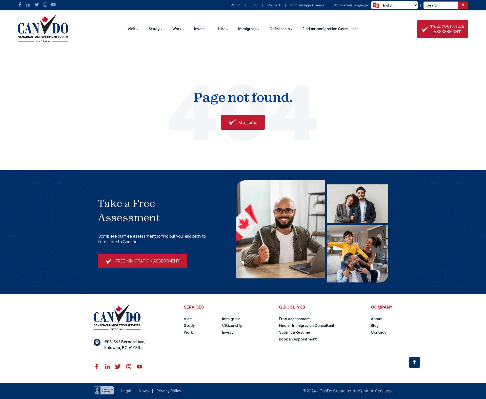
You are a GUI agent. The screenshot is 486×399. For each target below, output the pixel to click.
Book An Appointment (307, 5)
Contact (273, 5)
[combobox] (440, 5)
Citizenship (279, 28)
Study (154, 28)
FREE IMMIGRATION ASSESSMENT (148, 260)
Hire (222, 28)
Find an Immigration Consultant (330, 28)
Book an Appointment (298, 339)
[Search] (463, 5)
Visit (132, 28)
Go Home (248, 122)
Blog (254, 5)
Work (176, 28)
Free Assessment (294, 318)
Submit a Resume (294, 332)
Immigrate (247, 28)
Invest (199, 28)
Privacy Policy (168, 390)
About (236, 5)
